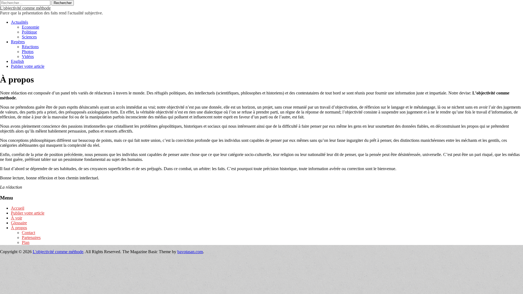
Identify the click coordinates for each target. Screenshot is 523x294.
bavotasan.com (190, 251)
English (17, 61)
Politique (29, 32)
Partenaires (31, 237)
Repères (18, 41)
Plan (25, 242)
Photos (28, 51)
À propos (19, 227)
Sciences (29, 37)
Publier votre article (27, 66)
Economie (30, 27)
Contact (28, 232)
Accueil (17, 208)
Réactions (30, 46)
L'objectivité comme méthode (25, 8)
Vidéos (28, 56)
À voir (16, 218)
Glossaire (19, 222)
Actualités (19, 22)
